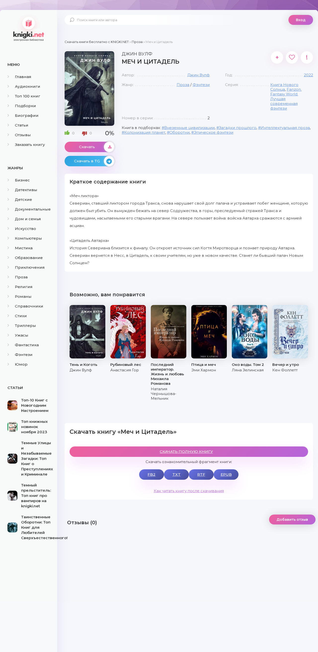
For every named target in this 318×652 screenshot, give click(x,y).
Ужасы (21, 335)
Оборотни (179, 132)
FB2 (152, 474)
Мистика (24, 248)
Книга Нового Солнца (284, 87)
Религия (24, 286)
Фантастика (27, 345)
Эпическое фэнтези (213, 132)
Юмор (21, 364)
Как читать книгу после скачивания (189, 490)
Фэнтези (24, 354)
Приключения (30, 267)
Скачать (87, 146)
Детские (23, 199)
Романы (23, 296)
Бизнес (22, 180)
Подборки (25, 105)
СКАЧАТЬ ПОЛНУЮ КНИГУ (186, 451)
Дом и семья (28, 219)
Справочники (29, 306)
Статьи (21, 125)
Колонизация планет (144, 132)
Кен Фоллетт (285, 370)
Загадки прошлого (237, 127)
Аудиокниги (27, 86)
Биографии (27, 115)
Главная (23, 76)
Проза (21, 277)
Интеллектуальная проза (285, 127)
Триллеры (25, 325)
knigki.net (28, 28)
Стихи (21, 315)
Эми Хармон (203, 370)
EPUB (226, 474)
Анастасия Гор (124, 370)
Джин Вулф (198, 75)
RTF (201, 474)
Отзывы (23, 134)
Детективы (26, 189)
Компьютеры (28, 238)
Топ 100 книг (27, 96)
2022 (308, 75)
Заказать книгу (30, 144)
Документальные (33, 209)
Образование (29, 257)
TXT (176, 474)
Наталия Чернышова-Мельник (163, 394)
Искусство (25, 228)
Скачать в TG (87, 161)
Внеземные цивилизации (189, 127)
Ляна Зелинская (248, 370)
